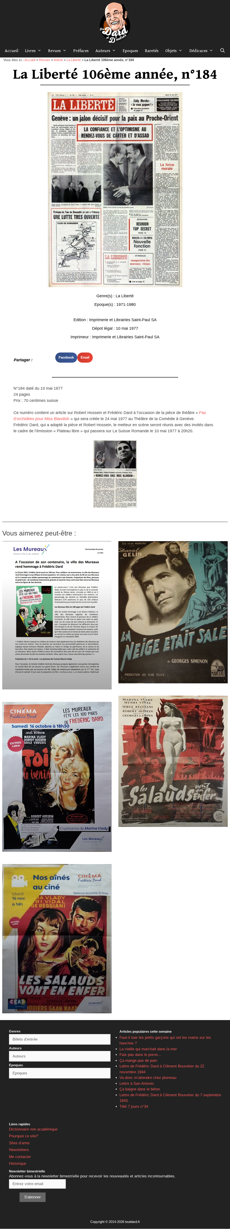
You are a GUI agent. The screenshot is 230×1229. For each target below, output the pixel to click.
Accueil (11, 50)
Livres (30, 50)
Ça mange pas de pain (138, 1060)
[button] (66, 357)
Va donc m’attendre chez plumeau (147, 1078)
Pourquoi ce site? (23, 1136)
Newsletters (19, 1150)
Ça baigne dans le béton (139, 1089)
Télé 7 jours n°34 (133, 1106)
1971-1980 (126, 304)
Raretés (152, 50)
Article (58, 60)
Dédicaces (198, 50)
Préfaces (81, 50)
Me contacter (20, 1157)
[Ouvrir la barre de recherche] (223, 50)
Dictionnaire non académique (33, 1129)
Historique (17, 1163)
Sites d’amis (19, 1143)
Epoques (130, 50)
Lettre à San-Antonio (136, 1083)
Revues (54, 50)
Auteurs (102, 50)
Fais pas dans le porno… (140, 1055)
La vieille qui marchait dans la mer (148, 1049)
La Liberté (73, 60)
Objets (171, 50)
